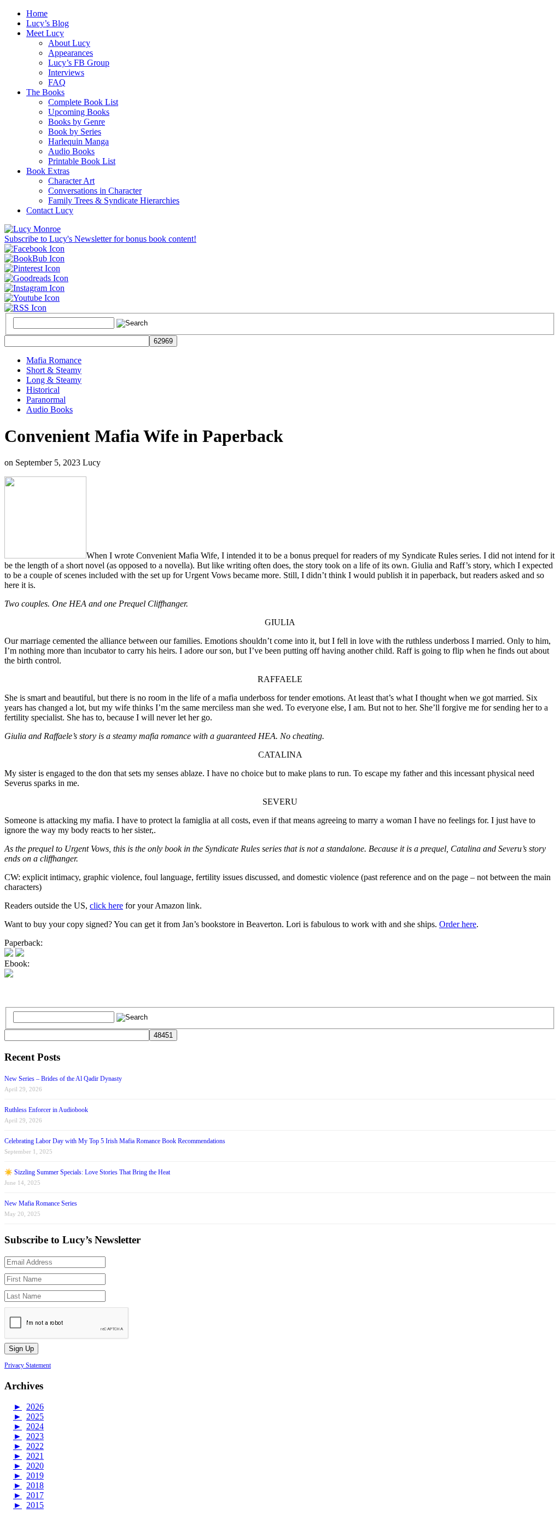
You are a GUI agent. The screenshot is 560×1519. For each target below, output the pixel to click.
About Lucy (69, 43)
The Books (45, 92)
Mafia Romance (53, 360)
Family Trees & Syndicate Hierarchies (113, 200)
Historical (43, 389)
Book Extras (47, 171)
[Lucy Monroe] (32, 229)
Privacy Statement (27, 1365)
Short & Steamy (53, 370)
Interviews (66, 72)
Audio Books (71, 151)
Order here (457, 924)
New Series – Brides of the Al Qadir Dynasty (63, 1078)
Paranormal (46, 399)
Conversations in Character (95, 190)
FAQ (57, 82)
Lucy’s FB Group (78, 62)
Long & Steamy (53, 380)
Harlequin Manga (78, 141)
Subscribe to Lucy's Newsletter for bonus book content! (100, 238)
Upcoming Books (78, 112)
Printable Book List (81, 161)
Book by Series (74, 131)
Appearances (70, 52)
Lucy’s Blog (47, 23)
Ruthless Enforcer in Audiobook (46, 1110)
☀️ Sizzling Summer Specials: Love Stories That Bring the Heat (87, 1172)
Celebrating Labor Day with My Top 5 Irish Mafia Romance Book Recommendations (114, 1141)
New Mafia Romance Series (40, 1203)
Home (37, 13)
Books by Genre (76, 121)
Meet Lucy (45, 33)
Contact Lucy (49, 210)
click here (106, 905)
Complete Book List (83, 102)
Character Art (71, 180)
